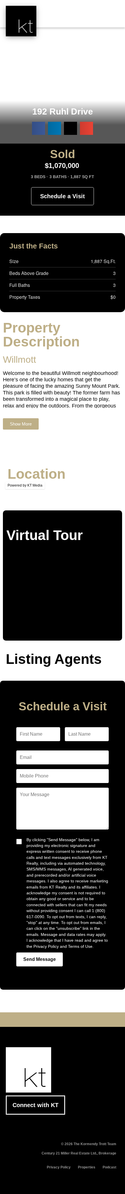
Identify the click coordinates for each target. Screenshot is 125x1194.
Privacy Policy (59, 1167)
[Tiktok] (80, 1020)
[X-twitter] (44, 1020)
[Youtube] (53, 1020)
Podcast (109, 1167)
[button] (110, 18)
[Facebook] (35, 1020)
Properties (86, 1167)
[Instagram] (71, 1020)
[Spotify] (89, 1020)
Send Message (39, 959)
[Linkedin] (62, 1020)
